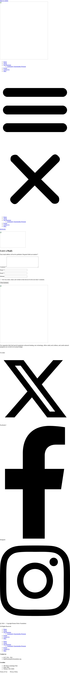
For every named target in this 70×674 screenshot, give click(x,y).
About (5, 63)
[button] (35, 144)
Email (2, 273)
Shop (4, 71)
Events (5, 68)
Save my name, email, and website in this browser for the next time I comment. (23, 279)
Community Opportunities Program (16, 66)
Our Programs (7, 65)
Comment (3, 267)
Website (2, 276)
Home (5, 62)
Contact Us (6, 69)
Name (2, 270)
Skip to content (4, 0)
